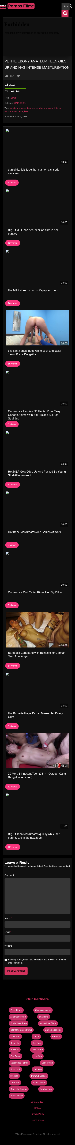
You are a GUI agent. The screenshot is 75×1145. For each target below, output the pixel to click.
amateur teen (25, 108)
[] (65, 13)
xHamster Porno (18, 1017)
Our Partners (37, 999)
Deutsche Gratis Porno (21, 1030)
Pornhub (56, 1036)
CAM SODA (19, 103)
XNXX (36, 1036)
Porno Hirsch (16, 1095)
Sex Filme (43, 1017)
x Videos (37, 1069)
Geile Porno (47, 1063)
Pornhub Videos (39, 1076)
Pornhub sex (46, 1089)
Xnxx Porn (15, 1036)
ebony (35, 108)
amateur (14, 108)
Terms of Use (37, 1120)
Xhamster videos (43, 1010)
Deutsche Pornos (18, 1089)
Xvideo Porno (39, 1082)
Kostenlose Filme (48, 1023)
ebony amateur (46, 108)
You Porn (37, 1043)
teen (26, 111)
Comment (10, 875)
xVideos (14, 1076)
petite (20, 111)
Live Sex (38, 1056)
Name (8, 918)
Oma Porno (37, 1049)
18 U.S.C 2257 (37, 1102)
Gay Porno (15, 1056)
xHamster (15, 1082)
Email (8, 932)
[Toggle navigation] (3, 6)
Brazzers (14, 1049)
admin (13, 98)
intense (57, 108)
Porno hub (15, 1069)
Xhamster (15, 1043)
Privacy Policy (37, 1114)
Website (8, 946)
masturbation (11, 111)
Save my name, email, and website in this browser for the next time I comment (37, 961)
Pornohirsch (16, 1010)
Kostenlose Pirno (18, 1023)
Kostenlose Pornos (19, 1063)
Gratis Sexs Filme (53, 1030)
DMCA (37, 1108)
